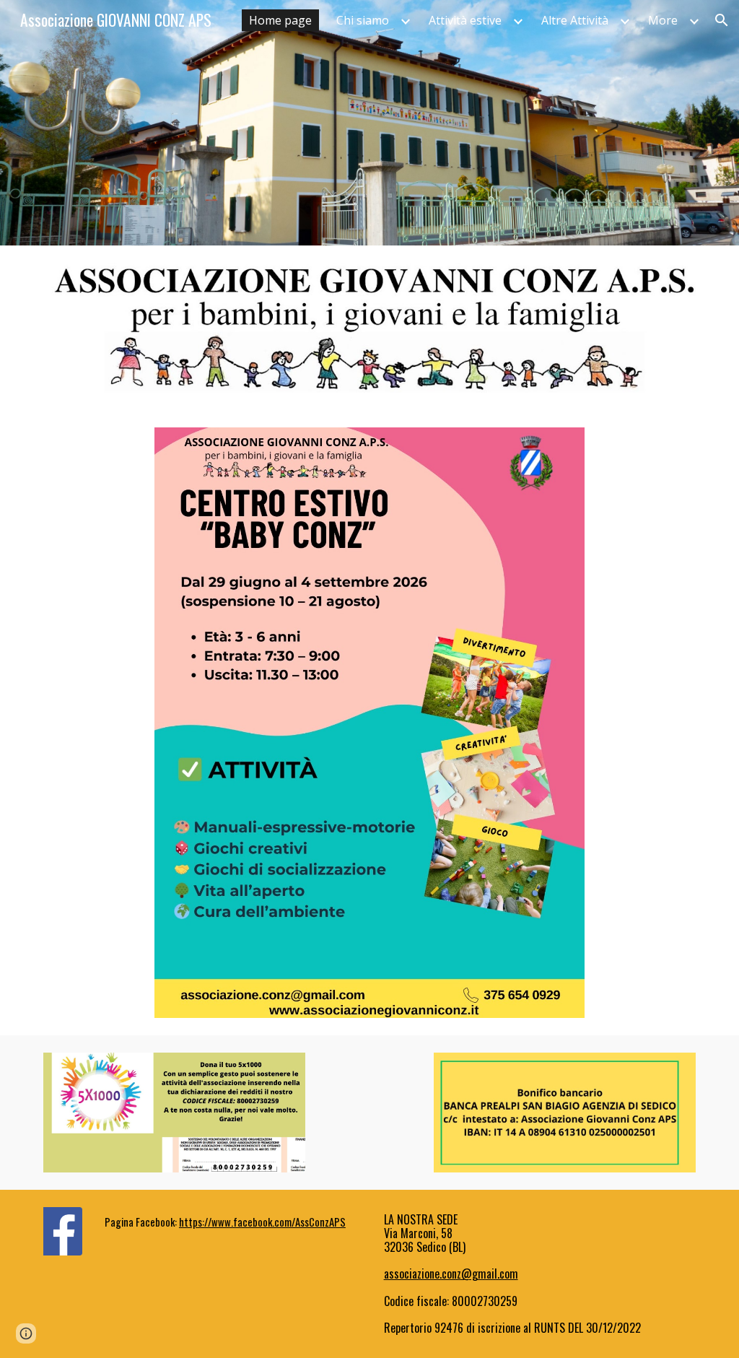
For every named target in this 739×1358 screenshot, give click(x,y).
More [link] (663, 20)
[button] (721, 20)
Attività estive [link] (465, 20)
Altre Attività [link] (574, 20)
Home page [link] (280, 20)
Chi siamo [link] (362, 20)
